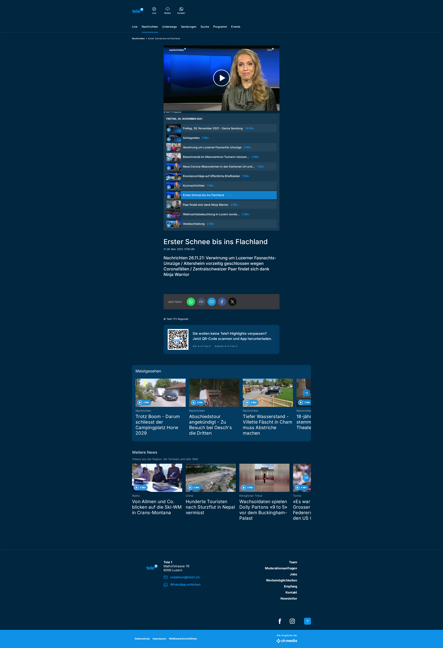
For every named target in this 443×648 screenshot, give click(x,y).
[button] (201, 302)
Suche (205, 26)
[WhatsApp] (191, 302)
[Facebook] (222, 302)
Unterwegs (169, 26)
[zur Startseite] (137, 10)
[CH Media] (287, 640)
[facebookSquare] (279, 621)
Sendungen (188, 26)
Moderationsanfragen (281, 568)
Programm (220, 26)
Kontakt (291, 592)
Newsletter (289, 598)
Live (135, 26)
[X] (232, 302)
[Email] (211, 302)
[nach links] (137, 393)
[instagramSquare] (292, 621)
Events (235, 26)
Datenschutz (142, 638)
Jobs (293, 574)
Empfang (290, 586)
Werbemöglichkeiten (281, 580)
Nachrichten (150, 26)
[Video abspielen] (221, 78)
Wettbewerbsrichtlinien (183, 638)
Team (293, 562)
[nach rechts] (306, 393)
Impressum (159, 638)
